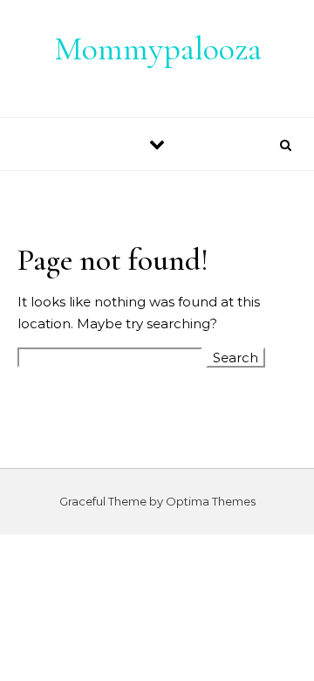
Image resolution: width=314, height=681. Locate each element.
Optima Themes (211, 501)
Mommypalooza (158, 49)
